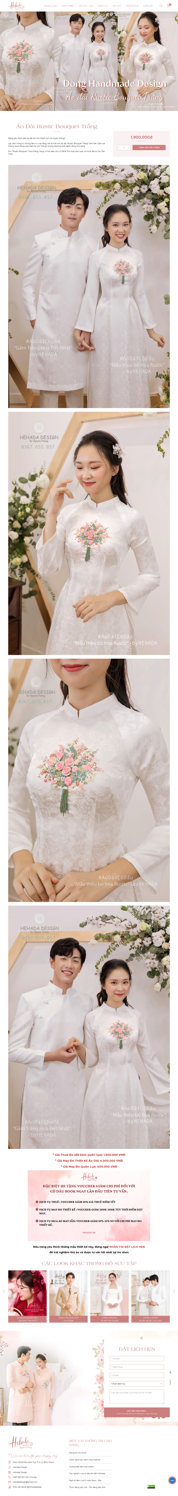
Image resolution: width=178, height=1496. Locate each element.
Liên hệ (148, 5)
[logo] (22, 1442)
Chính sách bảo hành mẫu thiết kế (84, 1460)
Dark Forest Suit (109, 1320)
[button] (4, 1292)
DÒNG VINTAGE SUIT (110, 1318)
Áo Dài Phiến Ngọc (68, 1320)
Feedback (132, 5)
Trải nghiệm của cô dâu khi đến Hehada (87, 1473)
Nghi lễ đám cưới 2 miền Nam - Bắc (85, 1480)
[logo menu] (21, 6)
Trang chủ (50, 5)
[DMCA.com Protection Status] (151, 1487)
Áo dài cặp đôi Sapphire (150, 1320)
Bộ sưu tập (86, 5)
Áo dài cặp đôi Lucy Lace (27, 1320)
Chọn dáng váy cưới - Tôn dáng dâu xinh (87, 1487)
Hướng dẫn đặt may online (81, 1467)
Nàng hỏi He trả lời (77, 1453)
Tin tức (116, 5)
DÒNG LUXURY (27, 1318)
